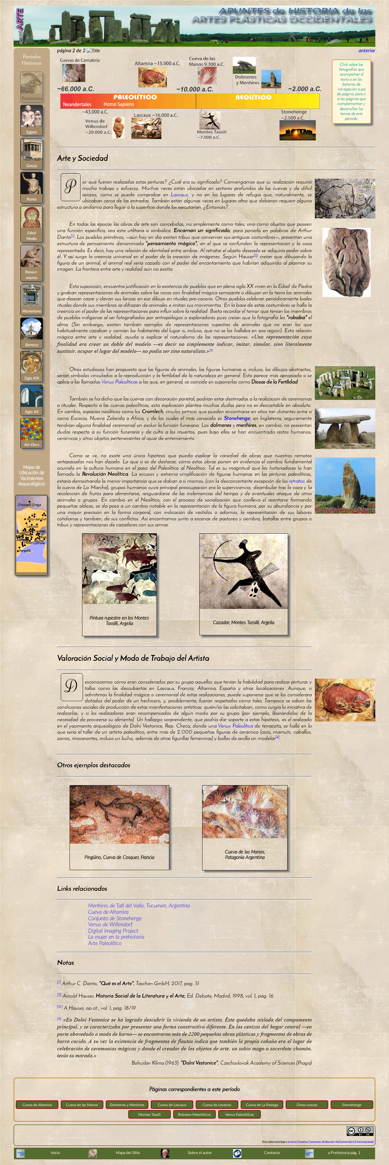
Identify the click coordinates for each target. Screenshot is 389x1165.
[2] (256, 255)
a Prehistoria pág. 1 (344, 1153)
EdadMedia (31, 235)
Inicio (55, 1153)
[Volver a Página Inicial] (194, 45)
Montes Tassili (149, 1114)
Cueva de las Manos (82, 1105)
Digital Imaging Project (113, 931)
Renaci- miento (31, 274)
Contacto (272, 1153)
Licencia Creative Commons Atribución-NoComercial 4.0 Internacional (330, 1141)
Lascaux (179, 194)
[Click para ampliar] (31, 572)
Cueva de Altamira (108, 912)
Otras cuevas (307, 1105)
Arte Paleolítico (105, 943)
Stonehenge (351, 1105)
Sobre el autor (200, 1153)
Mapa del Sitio (128, 1153)
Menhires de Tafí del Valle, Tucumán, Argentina (139, 905)
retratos (297, 481)
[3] (211, 350)
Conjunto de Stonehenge (115, 918)
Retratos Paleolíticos (194, 1114)
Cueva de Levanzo (216, 1105)
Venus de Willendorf (110, 924)
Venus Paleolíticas (119, 381)
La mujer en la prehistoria (116, 937)
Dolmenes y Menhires (127, 1105)
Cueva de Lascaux (172, 1105)
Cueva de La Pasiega (262, 1105)
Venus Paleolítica (235, 725)
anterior (367, 50)
